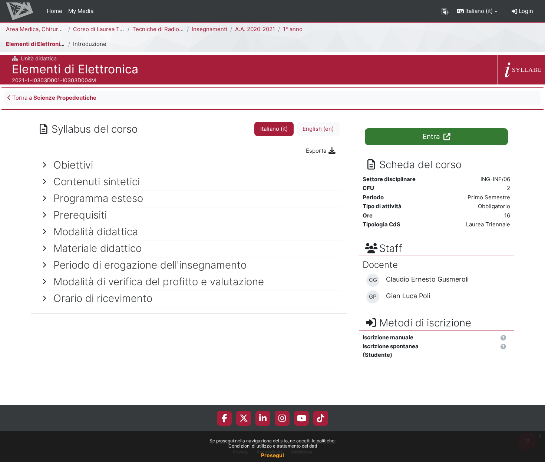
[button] (477, 11)
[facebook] (224, 418)
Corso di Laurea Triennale (107, 29)
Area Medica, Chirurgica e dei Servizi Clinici (63, 29)
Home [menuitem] (54, 10)
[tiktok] (320, 418)
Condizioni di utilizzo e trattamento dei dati (272, 446)
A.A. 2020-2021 (255, 29)
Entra (432, 136)
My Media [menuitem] (80, 10)
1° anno (293, 29)
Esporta (317, 150)
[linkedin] (263, 418)
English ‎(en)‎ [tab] (318, 128)
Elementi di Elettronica (36, 43)
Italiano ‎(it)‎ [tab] (274, 128)
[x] (244, 418)
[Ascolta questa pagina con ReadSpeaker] (445, 11)
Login (525, 10)
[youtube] (301, 418)
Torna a (53, 97)
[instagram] (282, 418)
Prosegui (272, 455)
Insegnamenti (209, 29)
